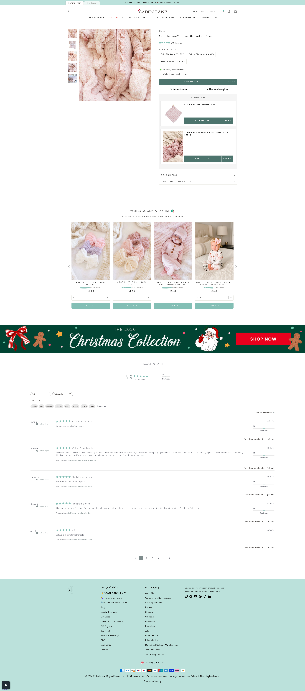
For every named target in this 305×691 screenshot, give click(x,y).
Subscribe (213, 12)
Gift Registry (106, 626)
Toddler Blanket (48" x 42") (201, 54)
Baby (146, 17)
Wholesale (198, 12)
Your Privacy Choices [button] (154, 654)
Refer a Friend (151, 635)
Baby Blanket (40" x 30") (172, 54)
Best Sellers (130, 17)
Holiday (113, 17)
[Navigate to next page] (169, 558)
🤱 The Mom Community (112, 597)
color (92, 406)
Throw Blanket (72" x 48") (173, 61)
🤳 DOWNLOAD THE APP (113, 593)
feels (67, 406)
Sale (216, 17)
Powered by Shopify (152, 681)
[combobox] (40, 394)
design (84, 406)
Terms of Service (152, 649)
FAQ (103, 640)
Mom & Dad (169, 17)
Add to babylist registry (217, 89)
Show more (101, 406)
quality (34, 406)
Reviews (148, 607)
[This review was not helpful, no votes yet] (272, 439)
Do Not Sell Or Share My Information (162, 645)
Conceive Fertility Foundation (158, 597)
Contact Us (106, 645)
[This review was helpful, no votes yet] (268, 439)
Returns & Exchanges (110, 635)
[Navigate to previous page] (135, 558)
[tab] (75, 3)
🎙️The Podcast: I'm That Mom (114, 602)
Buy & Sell (105, 630)
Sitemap (104, 649)
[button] (115, 30)
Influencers (150, 621)
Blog (102, 607)
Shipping (149, 612)
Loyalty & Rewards (109, 612)
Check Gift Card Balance (112, 621)
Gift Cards (105, 616)
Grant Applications (153, 602)
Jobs (147, 630)
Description (169, 175)
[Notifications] (222, 11)
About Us (149, 593)
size (41, 406)
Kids (155, 17)
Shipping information (176, 181)
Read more (144, 455)
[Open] (6, 685)
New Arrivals (95, 17)
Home (206, 17)
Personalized (189, 17)
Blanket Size (169, 49)
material (49, 406)
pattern (75, 406)
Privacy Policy (151, 640)
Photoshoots (150, 626)
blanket (59, 406)
